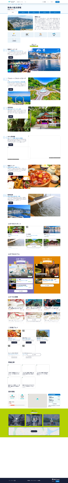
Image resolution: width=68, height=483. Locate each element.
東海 (16, 4)
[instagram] (13, 480)
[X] (9, 480)
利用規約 (28, 480)
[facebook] (11, 480)
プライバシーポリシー (34, 480)
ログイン (53, 481)
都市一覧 (13, 4)
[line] (15, 480)
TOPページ (9, 4)
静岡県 (19, 4)
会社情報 (39, 480)
